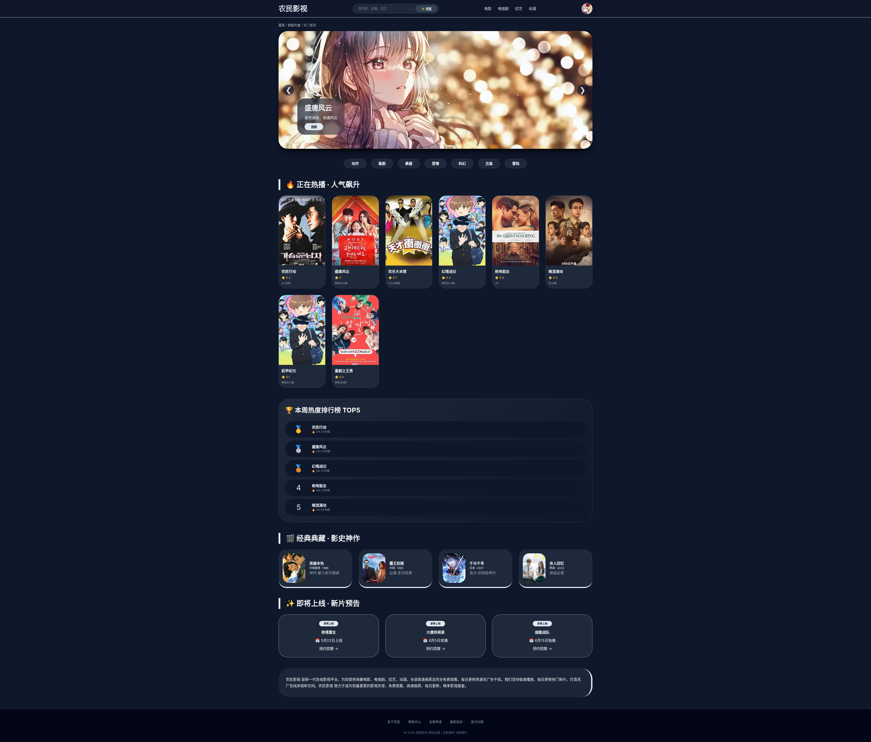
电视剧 (503, 8)
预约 (314, 127)
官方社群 (477, 722)
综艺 (518, 8)
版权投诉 (456, 722)
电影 (488, 8)
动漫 (532, 8)
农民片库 (294, 25)
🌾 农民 (426, 9)
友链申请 (435, 722)
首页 (282, 25)
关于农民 (393, 722)
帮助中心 (414, 722)
